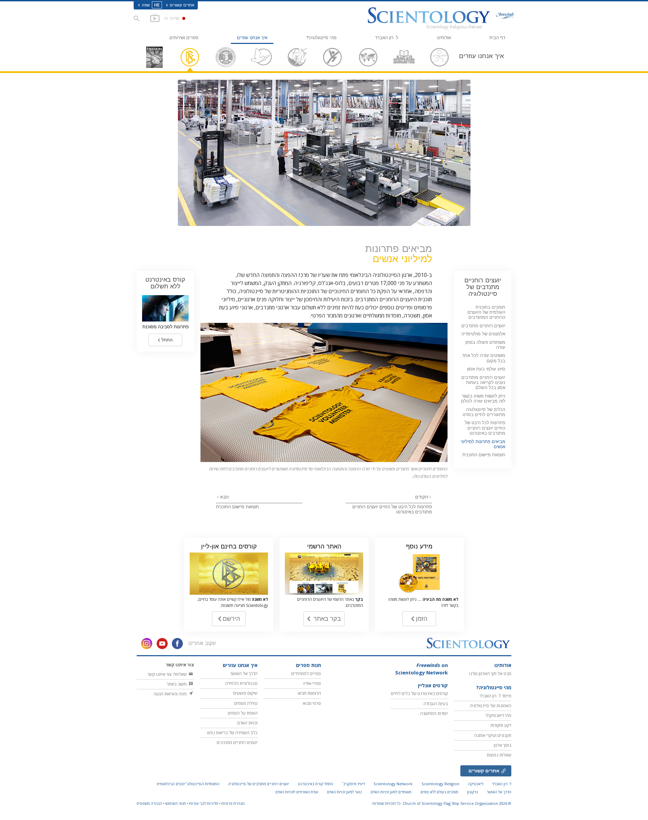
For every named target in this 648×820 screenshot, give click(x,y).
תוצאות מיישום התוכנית (237, 507)
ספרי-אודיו (312, 683)
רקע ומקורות (500, 725)
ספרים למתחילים (306, 673)
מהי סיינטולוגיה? (321, 37)
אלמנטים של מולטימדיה (483, 334)
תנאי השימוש (175, 803)
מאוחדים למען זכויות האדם (391, 791)
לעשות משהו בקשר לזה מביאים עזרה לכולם (483, 398)
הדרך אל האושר (244, 673)
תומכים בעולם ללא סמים (439, 791)
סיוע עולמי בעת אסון (486, 369)
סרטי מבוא (312, 703)
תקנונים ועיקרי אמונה (492, 735)
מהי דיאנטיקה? (498, 715)
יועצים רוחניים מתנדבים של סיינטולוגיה (482, 287)
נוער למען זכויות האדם (344, 791)
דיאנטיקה (475, 783)
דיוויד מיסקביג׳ (353, 783)
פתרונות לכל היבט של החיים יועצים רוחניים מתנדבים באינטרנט (392, 509)
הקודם (421, 496)
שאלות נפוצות (499, 755)
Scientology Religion (440, 783)
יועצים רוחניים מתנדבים (483, 326)
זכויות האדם (247, 723)
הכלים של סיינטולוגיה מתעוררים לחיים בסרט (484, 412)
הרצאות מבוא (309, 693)
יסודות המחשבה (434, 713)
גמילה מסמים (246, 703)
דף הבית (497, 37)
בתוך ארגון (502, 745)
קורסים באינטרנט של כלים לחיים (419, 693)
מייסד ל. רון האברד (495, 696)
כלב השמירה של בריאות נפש (232, 732)
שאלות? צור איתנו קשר (167, 674)
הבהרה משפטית (149, 803)
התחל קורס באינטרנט (315, 783)
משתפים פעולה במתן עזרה (485, 345)
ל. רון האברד (386, 37)
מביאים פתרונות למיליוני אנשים (483, 444)
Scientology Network (393, 783)
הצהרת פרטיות (233, 803)
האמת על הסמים (243, 713)
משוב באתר (177, 684)
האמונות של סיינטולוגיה (490, 705)
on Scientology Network (421, 669)
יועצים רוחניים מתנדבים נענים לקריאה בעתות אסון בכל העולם (483, 382)
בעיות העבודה (436, 703)
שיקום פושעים (245, 693)
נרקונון (472, 791)
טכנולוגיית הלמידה (241, 683)
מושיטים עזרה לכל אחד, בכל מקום (483, 358)
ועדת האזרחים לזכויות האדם (296, 791)
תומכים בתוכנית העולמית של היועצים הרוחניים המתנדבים (486, 312)
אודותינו (444, 37)
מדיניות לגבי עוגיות (203, 803)
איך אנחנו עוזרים (252, 37)
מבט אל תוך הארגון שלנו (490, 673)
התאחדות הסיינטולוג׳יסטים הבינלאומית (188, 783)
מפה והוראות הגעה (171, 694)
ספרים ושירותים (183, 37)
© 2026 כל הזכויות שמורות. (441, 803)
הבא (224, 496)
